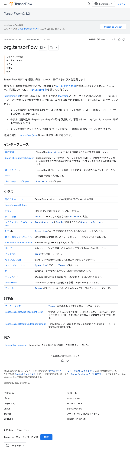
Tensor (39, 288)
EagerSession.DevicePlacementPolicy (24, 312)
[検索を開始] (89, 4)
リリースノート (74, 403)
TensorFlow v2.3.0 (17, 14)
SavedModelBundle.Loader (18, 242)
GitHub (7, 408)
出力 (7, 231)
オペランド (10, 170)
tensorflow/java (28, 135)
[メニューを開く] (5, 4)
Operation (54, 152)
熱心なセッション (14, 199)
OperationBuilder (91, 222)
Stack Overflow (74, 408)
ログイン (121, 4)
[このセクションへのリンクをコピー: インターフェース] (32, 145)
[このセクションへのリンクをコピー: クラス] (16, 192)
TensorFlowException (15, 345)
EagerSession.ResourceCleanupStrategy (25, 324)
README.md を (38, 89)
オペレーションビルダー (17, 181)
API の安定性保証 (66, 85)
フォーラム (9, 403)
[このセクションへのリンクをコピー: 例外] (13, 338)
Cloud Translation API (28, 28)
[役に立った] (119, 39)
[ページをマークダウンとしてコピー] (51, 47)
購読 (46, 437)
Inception (63, 96)
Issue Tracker (73, 398)
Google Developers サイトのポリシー (88, 374)
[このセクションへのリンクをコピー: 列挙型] (16, 299)
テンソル (9, 277)
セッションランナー (15, 265)
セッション (10, 254)
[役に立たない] (123, 39)
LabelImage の (12, 96)
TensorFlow (9, 39)
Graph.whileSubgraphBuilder (19, 158)
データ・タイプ (13, 306)
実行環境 (9, 152)
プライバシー (22, 430)
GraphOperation (44, 222)
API (20, 39)
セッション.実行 (13, 259)
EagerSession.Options (16, 205)
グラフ (8, 211)
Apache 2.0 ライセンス (25, 374)
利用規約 (8, 430)
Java (48, 39)
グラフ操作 (10, 216)
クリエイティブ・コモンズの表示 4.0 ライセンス (71, 371)
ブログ (7, 398)
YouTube (8, 419)
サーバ (8, 248)
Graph (38, 216)
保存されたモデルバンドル (18, 237)
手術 (7, 176)
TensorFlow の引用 (76, 419)
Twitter (7, 413)
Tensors (63, 265)
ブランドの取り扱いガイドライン (83, 413)
